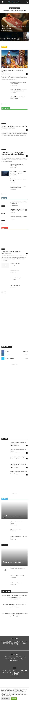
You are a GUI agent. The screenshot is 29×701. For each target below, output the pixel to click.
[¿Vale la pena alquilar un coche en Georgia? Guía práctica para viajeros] (14, 672)
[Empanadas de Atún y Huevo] (5, 280)
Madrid (3, 67)
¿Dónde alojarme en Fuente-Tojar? (17, 457)
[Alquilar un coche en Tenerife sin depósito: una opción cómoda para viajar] (14, 643)
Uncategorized (14, 638)
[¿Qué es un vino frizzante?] (5, 531)
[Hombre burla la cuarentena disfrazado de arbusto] (5, 181)
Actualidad (4, 123)
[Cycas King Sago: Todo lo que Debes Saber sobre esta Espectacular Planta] (14, 143)
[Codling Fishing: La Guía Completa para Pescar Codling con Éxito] (5, 173)
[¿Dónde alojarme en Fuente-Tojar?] (5, 459)
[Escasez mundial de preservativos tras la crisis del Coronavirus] (14, 117)
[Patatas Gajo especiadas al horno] (5, 577)
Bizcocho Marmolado (14, 263)
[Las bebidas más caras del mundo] (14, 510)
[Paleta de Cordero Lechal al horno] (5, 570)
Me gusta (25, 351)
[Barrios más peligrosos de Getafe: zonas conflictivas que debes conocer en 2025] (11, 38)
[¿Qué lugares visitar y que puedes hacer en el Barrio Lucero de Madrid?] (5, 91)
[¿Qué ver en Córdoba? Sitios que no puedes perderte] (5, 444)
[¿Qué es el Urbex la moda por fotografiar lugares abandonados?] (5, 166)
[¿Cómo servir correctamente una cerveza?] (5, 524)
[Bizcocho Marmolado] (5, 265)
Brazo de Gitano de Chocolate (10, 251)
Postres (3, 249)
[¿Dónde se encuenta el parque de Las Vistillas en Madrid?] (5, 84)
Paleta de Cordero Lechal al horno (17, 568)
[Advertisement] (14, 301)
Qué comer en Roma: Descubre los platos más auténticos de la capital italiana (14, 561)
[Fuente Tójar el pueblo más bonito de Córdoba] (5, 451)
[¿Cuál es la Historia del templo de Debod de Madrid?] (5, 99)
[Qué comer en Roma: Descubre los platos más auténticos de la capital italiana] (14, 557)
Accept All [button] (14, 698)
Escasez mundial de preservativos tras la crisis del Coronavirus (14, 127)
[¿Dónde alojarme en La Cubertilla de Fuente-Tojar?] (5, 466)
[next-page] (5, 194)
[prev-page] (2, 104)
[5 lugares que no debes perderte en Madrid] (14, 59)
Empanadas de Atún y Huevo (16, 278)
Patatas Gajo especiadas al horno (17, 575)
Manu (2, 30)
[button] (2, 2)
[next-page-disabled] (5, 104)
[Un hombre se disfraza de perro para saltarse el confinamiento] (5, 188)
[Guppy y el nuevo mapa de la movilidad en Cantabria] (14, 657)
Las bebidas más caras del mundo (12, 516)
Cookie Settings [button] (5, 698)
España (3, 206)
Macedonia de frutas (14, 270)
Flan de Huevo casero (15, 285)
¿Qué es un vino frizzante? (16, 529)
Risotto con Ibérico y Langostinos (17, 582)
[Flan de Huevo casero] (5, 287)
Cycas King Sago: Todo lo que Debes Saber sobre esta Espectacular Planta (13, 153)
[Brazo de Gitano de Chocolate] (14, 240)
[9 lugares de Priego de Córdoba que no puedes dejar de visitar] (5, 473)
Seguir (26, 354)
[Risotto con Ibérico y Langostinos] (5, 585)
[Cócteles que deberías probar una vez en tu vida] (5, 538)
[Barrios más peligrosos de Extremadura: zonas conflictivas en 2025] (5, 218)
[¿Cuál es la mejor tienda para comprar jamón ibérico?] (14, 22)
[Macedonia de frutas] (5, 272)
